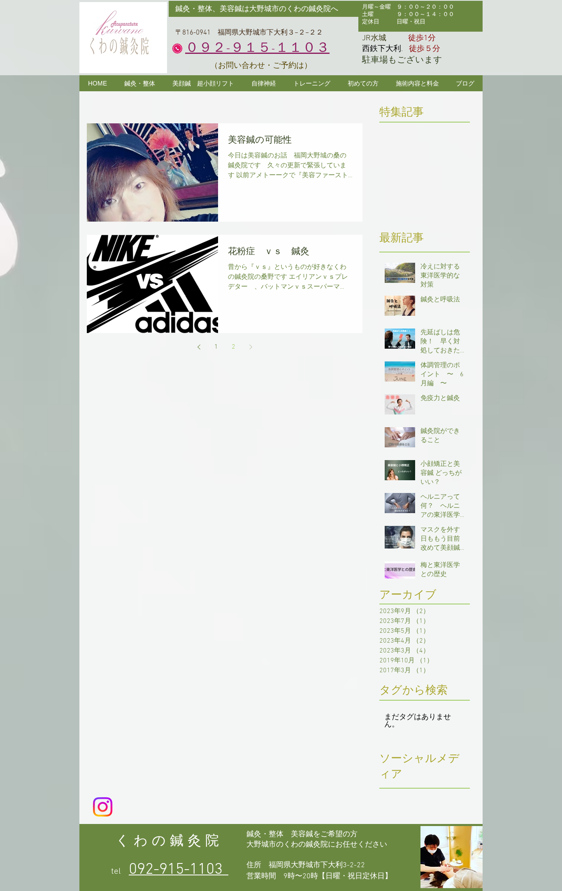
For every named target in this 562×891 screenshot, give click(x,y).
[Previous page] (198, 347)
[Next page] (250, 347)
